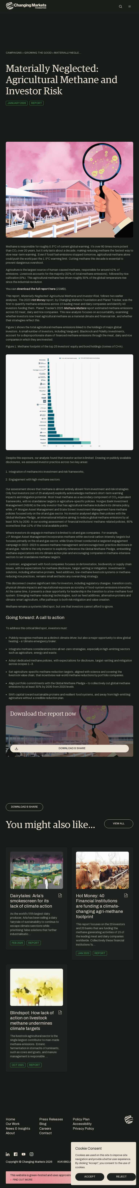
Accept (89, 1176)
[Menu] (129, 6)
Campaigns (14, 52)
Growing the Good (38, 52)
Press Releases (51, 1119)
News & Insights (18, 1128)
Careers (45, 1128)
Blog (42, 1124)
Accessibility (82, 1124)
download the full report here (36, 288)
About (10, 1133)
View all (119, 823)
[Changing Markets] (26, 6)
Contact (45, 1133)
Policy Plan (81, 1119)
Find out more (23, 1179)
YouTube (23, 1154)
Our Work (13, 1124)
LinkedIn (7, 1154)
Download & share (72, 748)
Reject (121, 1176)
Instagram (31, 1154)
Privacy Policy (83, 1128)
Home (10, 1119)
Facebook (15, 1154)
